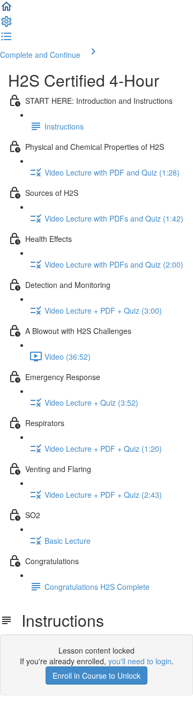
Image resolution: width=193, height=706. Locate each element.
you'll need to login (140, 661)
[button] (6, 9)
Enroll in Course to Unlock (96, 675)
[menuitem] (6, 24)
